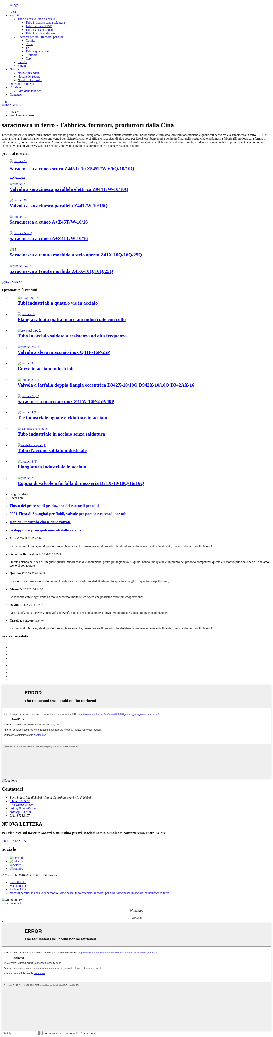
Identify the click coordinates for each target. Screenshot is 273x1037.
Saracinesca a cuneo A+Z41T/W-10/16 (49, 238)
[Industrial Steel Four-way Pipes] (28, 297)
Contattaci (16, 94)
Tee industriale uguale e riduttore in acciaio (62, 417)
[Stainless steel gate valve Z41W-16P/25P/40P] (28, 396)
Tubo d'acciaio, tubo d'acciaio (36, 19)
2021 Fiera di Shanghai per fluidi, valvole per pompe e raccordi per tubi (69, 514)
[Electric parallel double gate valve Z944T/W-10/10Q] (18, 184)
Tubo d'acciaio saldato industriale (52, 450)
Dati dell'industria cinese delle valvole (40, 522)
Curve (29, 44)
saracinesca (66, 893)
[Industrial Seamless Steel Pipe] (32, 428)
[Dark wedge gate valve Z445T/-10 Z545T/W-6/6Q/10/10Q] (18, 161)
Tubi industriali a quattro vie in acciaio (58, 303)
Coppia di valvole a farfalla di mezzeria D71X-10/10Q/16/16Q (81, 483)
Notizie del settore (29, 76)
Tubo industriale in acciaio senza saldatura (61, 434)
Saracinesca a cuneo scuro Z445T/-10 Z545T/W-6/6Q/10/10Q (72, 168)
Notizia (14, 69)
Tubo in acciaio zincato (40, 33)
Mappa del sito (19, 885)
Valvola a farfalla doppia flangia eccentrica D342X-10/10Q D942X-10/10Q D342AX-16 (106, 385)
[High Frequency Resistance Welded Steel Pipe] (29, 330)
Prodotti (15, 15)
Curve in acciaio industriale (46, 368)
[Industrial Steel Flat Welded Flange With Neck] (26, 314)
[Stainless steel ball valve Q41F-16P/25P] (28, 347)
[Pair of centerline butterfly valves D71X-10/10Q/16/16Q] (26, 478)
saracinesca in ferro (157, 893)
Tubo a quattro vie (37, 51)
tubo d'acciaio (84, 893)
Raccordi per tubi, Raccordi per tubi (40, 37)
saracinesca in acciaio (129, 893)
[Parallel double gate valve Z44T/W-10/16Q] (18, 200)
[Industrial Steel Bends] (25, 363)
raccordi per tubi (104, 893)
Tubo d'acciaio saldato (40, 29)
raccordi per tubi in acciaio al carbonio (34, 893)
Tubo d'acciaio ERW (39, 26)
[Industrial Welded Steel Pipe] (32, 445)
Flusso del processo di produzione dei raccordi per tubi (54, 506)
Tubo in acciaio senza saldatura (45, 22)
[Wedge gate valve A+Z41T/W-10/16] (21, 233)
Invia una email (11, 903)
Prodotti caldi (18, 882)
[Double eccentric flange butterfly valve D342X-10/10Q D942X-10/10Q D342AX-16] (28, 379)
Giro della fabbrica (29, 91)
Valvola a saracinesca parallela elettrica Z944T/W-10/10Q (69, 189)
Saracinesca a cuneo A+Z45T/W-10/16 (49, 222)
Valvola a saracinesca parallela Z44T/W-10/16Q (59, 205)
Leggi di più (17, 177)
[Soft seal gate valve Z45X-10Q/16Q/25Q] (20, 266)
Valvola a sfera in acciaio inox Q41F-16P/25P (64, 352)
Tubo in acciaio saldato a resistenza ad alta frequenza (72, 335)
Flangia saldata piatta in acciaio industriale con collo (72, 319)
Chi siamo (16, 87)
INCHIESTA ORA (14, 840)
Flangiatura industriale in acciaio (52, 466)
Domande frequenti (22, 83)
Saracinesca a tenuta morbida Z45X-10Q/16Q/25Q (61, 271)
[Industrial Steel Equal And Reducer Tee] (27, 412)
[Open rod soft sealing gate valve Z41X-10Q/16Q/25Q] (13, 249)
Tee (28, 47)
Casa (13, 11)
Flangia (22, 62)
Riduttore (31, 55)
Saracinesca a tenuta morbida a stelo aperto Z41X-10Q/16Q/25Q (76, 254)
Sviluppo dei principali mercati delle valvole (45, 530)
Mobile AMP (18, 889)
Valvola (22, 65)
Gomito (30, 40)
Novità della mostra (30, 80)
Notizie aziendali (28, 73)
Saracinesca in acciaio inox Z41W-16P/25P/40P (66, 401)
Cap (28, 58)
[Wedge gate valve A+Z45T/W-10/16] (18, 216)
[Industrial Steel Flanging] (27, 461)
